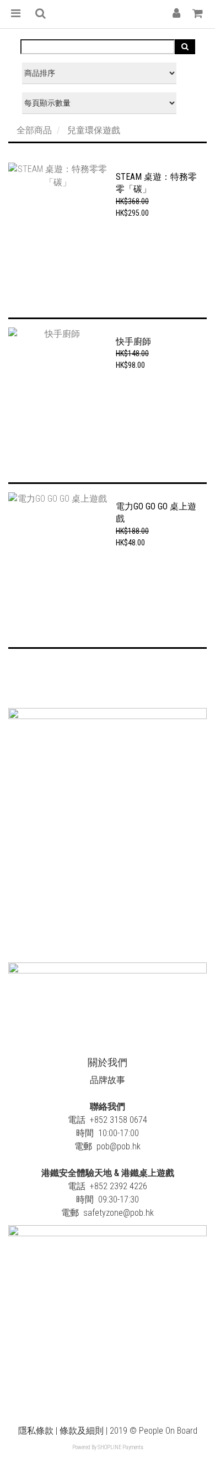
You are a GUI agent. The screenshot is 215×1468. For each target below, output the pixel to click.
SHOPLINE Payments (120, 1447)
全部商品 (34, 130)
